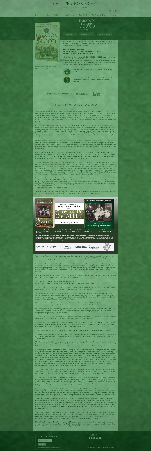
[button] (115, 200)
